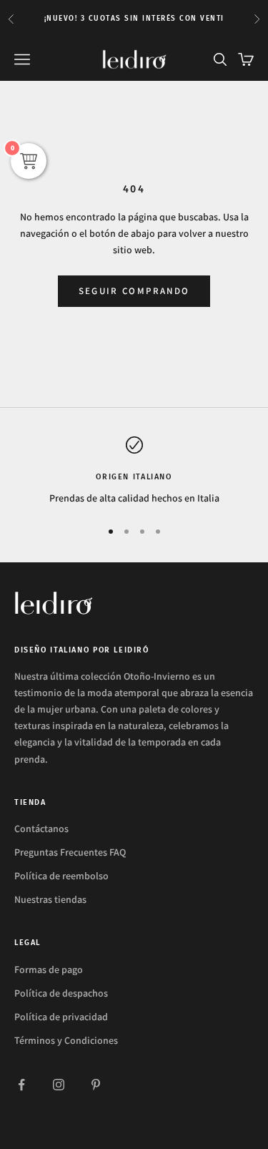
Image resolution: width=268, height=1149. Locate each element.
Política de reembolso (61, 875)
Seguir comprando (134, 291)
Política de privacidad (61, 1016)
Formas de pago (48, 969)
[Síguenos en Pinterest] (96, 1084)
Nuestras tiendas (50, 899)
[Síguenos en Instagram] (58, 1084)
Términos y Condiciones (66, 1040)
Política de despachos (61, 993)
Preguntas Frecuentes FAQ (70, 852)
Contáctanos (41, 828)
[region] (134, 471)
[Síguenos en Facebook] (21, 1084)
